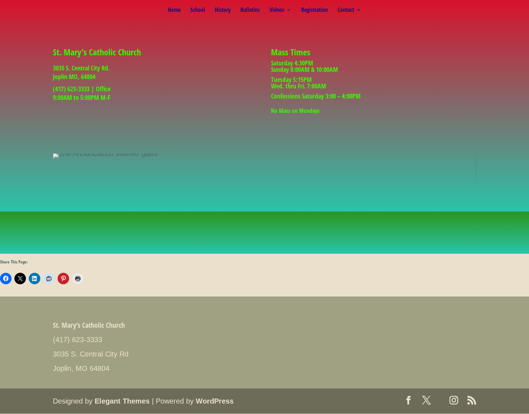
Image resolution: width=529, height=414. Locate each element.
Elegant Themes (122, 401)
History (223, 10)
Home (174, 10)
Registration (314, 10)
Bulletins (250, 10)
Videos (277, 10)
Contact (346, 10)
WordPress (215, 401)
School (197, 10)
